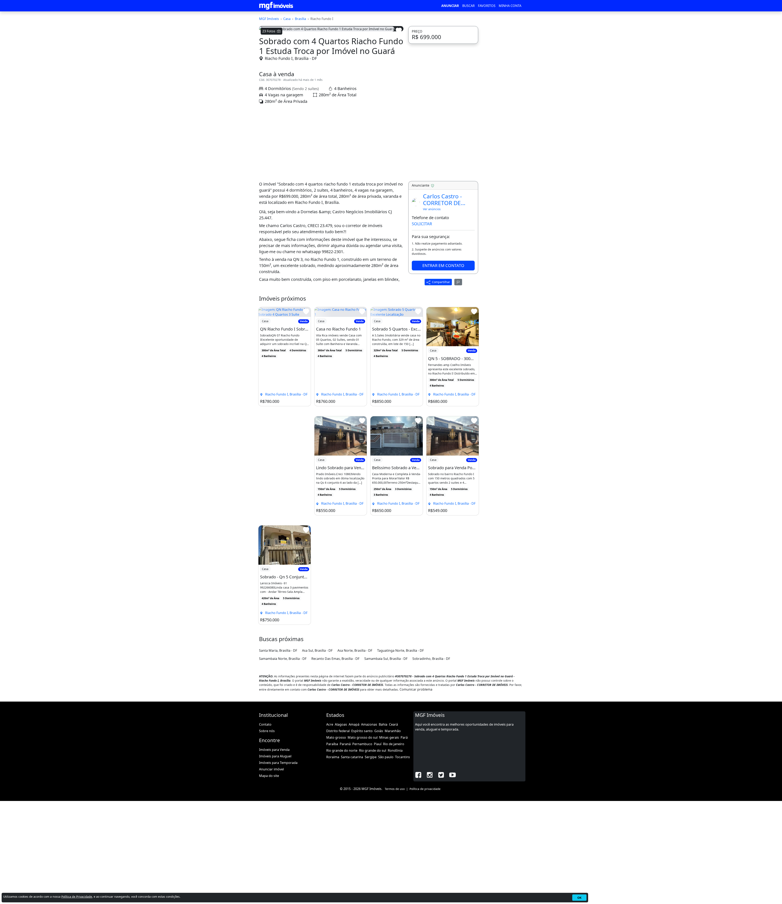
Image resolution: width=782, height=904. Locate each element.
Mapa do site (269, 879)
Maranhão (393, 834)
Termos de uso (395, 892)
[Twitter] (441, 877)
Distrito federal (338, 834)
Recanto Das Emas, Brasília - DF (335, 761)
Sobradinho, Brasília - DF (431, 761)
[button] (270, 85)
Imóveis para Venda (274, 852)
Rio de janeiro (393, 847)
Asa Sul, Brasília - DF (317, 753)
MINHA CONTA (510, 5)
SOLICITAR (422, 327)
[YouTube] (452, 877)
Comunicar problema (416, 792)
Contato (265, 827)
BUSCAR (468, 5)
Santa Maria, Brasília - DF (278, 753)
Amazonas (369, 827)
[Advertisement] (331, 245)
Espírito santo (362, 834)
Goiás (378, 834)
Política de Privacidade (76, 897)
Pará (404, 840)
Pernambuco (362, 847)
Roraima (332, 860)
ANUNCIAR (450, 5)
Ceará (393, 827)
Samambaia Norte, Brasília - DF (282, 761)
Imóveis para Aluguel (275, 859)
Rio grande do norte (341, 853)
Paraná (345, 847)
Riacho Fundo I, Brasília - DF (291, 161)
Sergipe (371, 860)
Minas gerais (389, 840)
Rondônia (395, 853)
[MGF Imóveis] (276, 6)
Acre (329, 827)
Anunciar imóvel (271, 872)
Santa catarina (352, 860)
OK (579, 898)
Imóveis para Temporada (278, 865)
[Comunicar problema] (458, 385)
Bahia (383, 827)
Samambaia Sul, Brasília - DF (385, 761)
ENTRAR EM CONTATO (443, 368)
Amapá (354, 827)
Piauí (377, 847)
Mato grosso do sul (363, 840)
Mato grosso (336, 840)
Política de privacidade (425, 892)
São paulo (385, 860)
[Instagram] (429, 877)
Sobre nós (267, 834)
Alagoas (341, 827)
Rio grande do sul (372, 853)
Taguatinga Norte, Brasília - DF (400, 753)
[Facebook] (418, 877)
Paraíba (332, 847)
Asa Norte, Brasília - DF (354, 753)
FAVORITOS (486, 5)
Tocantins (402, 860)
